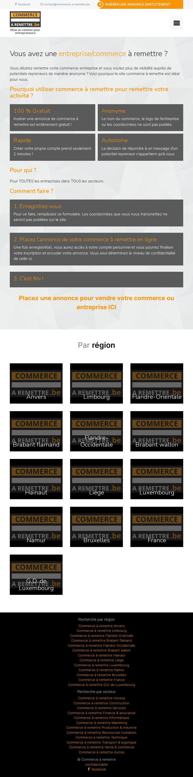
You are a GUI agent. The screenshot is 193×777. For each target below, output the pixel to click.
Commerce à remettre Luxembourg (101, 665)
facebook (23, 4)
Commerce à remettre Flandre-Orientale (101, 636)
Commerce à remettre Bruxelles (101, 675)
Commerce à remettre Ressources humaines (101, 732)
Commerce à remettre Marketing (101, 723)
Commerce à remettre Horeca (101, 698)
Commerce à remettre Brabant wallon (101, 650)
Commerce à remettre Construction (101, 703)
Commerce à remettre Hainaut (101, 655)
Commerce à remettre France (101, 680)
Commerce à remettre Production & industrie (101, 727)
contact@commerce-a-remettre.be (66, 4)
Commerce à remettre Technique (101, 737)
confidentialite (96, 764)
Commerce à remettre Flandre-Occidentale (101, 645)
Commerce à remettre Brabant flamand (101, 640)
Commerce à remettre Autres (102, 752)
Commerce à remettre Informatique (101, 718)
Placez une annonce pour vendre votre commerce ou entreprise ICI (96, 302)
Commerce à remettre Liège (102, 660)
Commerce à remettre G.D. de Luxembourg (101, 685)
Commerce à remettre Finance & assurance (101, 713)
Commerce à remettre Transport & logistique (101, 742)
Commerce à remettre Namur (101, 670)
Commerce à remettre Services (101, 708)
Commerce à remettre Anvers (101, 626)
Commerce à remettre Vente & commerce (101, 747)
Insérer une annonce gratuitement (137, 4)
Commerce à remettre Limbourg (102, 631)
